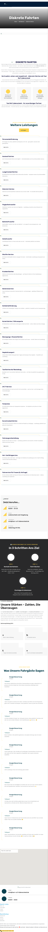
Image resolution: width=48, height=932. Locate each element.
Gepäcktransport (8, 352)
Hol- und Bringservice (10, 455)
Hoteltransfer (7, 239)
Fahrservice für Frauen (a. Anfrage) (14, 472)
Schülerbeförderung (9, 306)
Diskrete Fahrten (8, 189)
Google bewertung (15, 677)
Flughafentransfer (9, 204)
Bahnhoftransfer (8, 222)
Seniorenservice (8, 289)
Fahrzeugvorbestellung (10, 438)
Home (15, 21)
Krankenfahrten (8, 271)
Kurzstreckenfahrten (9, 421)
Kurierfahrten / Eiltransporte (12, 321)
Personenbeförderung (10, 139)
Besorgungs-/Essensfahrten (12, 337)
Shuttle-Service (8, 254)
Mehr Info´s (6, 147)
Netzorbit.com (44, 927)
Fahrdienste (21, 21)
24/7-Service (7, 387)
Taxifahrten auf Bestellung (11, 369)
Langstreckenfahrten (10, 172)
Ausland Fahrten (8, 156)
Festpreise (6, 404)
